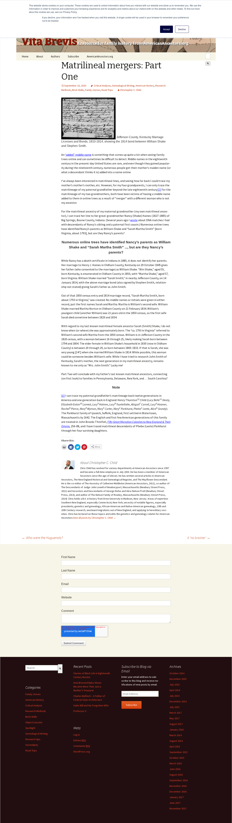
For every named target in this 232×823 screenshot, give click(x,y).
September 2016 (178, 780)
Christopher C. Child (130, 90)
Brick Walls (78, 90)
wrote (134, 220)
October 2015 (176, 757)
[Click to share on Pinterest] (84, 447)
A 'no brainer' (198, 537)
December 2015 (178, 679)
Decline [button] (182, 29)
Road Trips (107, 90)
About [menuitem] (39, 56)
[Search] (208, 63)
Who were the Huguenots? (42, 537)
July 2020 (174, 684)
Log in (76, 734)
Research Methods (35, 711)
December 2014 (178, 701)
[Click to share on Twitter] (77, 447)
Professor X (79, 711)
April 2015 (174, 746)
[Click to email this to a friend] (64, 447)
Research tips (32, 739)
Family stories (92, 90)
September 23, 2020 (75, 85)
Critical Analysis (102, 85)
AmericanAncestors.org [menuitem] (100, 56)
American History (145, 85)
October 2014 (176, 673)
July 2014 (174, 695)
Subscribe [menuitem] (73, 56)
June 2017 (174, 802)
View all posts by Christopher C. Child (94, 517)
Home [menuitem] (25, 56)
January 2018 (176, 729)
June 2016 (174, 769)
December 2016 (178, 791)
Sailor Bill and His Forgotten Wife (91, 705)
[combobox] (208, 56)
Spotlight (30, 728)
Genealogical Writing (123, 85)
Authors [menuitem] (55, 56)
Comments (81, 746)
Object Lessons (33, 722)
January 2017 (176, 797)
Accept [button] (166, 29)
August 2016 (176, 774)
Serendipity (31, 744)
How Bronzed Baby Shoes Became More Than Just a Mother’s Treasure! (87, 686)
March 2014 (175, 735)
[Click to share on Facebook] (71, 447)
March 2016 (175, 763)
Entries (79, 740)
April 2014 (174, 690)
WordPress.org (81, 751)
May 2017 (174, 718)
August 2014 (176, 740)
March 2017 (175, 712)
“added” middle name (78, 154)
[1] (159, 189)
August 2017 (176, 724)
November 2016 (178, 786)
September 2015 (178, 752)
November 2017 (178, 808)
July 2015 (174, 707)
